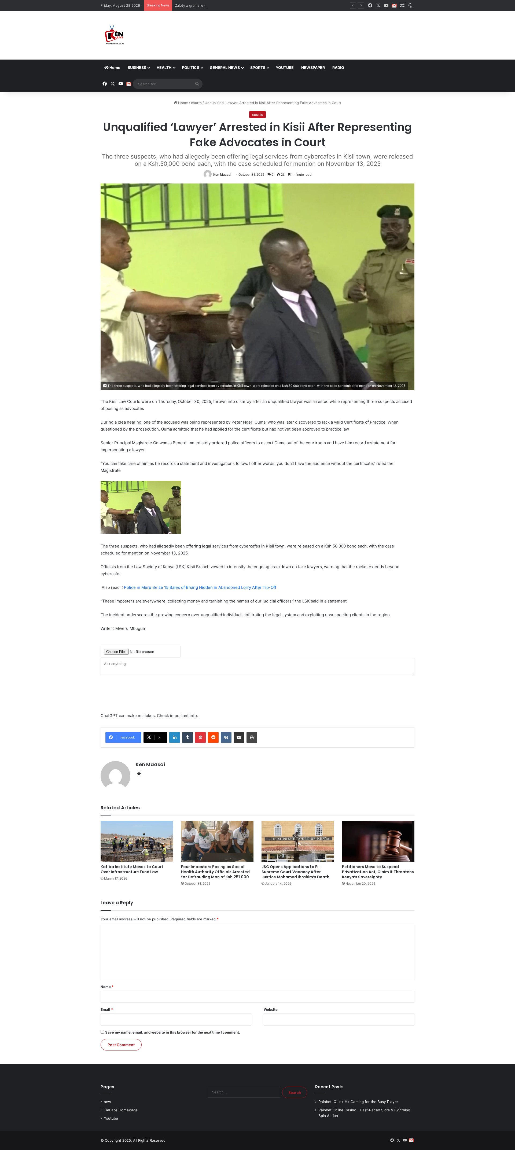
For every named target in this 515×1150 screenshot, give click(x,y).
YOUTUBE (285, 67)
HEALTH (164, 67)
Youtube (111, 1118)
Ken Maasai (222, 174)
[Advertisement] (311, 29)
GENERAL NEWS (225, 67)
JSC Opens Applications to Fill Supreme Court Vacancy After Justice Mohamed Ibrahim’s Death (295, 872)
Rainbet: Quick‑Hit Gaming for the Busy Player (358, 1102)
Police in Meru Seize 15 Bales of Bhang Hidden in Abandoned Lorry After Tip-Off (200, 587)
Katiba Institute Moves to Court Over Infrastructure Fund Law (132, 869)
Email (107, 1009)
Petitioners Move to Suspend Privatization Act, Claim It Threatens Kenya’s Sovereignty (378, 872)
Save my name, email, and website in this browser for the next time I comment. (172, 1032)
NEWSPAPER (313, 67)
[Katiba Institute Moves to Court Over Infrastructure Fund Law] (137, 841)
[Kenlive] (114, 35)
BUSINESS (137, 67)
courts (196, 103)
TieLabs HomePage (121, 1110)
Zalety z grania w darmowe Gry (201, 5)
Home (114, 67)
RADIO (338, 67)
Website (271, 1009)
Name (107, 986)
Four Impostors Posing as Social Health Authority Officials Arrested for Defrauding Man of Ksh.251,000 (215, 872)
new (107, 1102)
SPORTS (257, 67)
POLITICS (190, 67)
